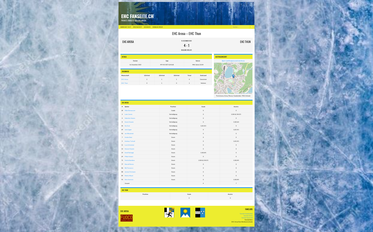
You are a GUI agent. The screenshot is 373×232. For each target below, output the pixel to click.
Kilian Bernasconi (130, 110)
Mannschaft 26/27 (125, 27)
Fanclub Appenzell (247, 218)
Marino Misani (129, 175)
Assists (236, 106)
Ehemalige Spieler (158, 27)
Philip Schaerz (129, 156)
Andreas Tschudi (130, 141)
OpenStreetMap (245, 93)
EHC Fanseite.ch (137, 16)
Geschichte (147, 27)
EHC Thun (124, 83)
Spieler (127, 106)
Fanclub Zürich (248, 215)
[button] (233, 76)
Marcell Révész (129, 164)
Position (173, 106)
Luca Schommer (129, 145)
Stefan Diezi (128, 137)
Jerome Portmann (130, 172)
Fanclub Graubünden (246, 213)
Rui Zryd (127, 126)
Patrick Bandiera (130, 160)
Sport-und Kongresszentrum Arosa (233, 61)
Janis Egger (128, 129)
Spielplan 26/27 (137, 27)
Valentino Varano (130, 118)
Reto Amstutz (129, 179)
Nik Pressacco (129, 168)
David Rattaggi (129, 152)
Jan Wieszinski (129, 133)
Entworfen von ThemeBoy (246, 228)
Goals (203, 106)
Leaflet (237, 93)
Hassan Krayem (129, 149)
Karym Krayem (129, 122)
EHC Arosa (124, 79)
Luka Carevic (128, 114)
